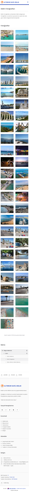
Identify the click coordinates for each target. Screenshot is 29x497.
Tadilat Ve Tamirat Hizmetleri (9, 447)
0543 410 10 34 (7, 458)
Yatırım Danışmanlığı (7, 445)
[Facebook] (2, 410)
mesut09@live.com (23, 462)
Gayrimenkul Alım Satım (8, 441)
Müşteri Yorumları (6, 428)
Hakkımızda (5, 421)
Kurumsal (4, 416)
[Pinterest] (17, 410)
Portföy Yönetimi (6, 443)
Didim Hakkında (10, 356)
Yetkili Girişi (6, 483)
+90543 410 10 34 (8, 460)
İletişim (4, 430)
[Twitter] (9, 410)
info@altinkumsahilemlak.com (11, 462)
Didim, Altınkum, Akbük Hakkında (13, 362)
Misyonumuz (5, 423)
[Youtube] (13, 410)
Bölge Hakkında (8, 350)
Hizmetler (4, 436)
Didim (6, 353)
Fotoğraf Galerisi (6, 427)
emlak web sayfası (21, 488)
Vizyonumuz (5, 425)
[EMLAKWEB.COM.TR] (11, 488)
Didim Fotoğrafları (10, 359)
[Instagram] (6, 410)
